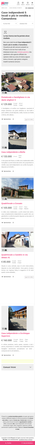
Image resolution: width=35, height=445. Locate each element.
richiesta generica (23, 52)
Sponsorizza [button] (7, 119)
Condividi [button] (30, 8)
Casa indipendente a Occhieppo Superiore (15, 334)
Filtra (9, 443)
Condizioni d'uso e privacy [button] (25, 439)
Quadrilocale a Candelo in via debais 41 (14, 256)
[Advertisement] (18, 292)
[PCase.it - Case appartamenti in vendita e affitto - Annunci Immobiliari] (5, 3)
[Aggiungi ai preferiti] (13, 119)
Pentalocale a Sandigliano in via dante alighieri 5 (15, 98)
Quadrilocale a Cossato (11, 203)
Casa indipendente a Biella (13, 152)
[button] (18, 3)
